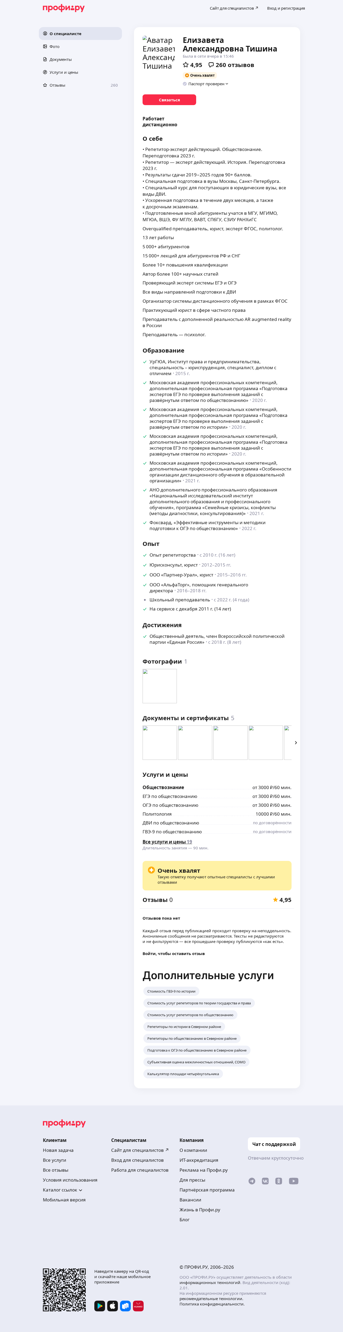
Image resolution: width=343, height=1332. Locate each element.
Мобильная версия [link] (64, 1200)
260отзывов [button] (235, 64)
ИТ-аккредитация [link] (199, 1160)
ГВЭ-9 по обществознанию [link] (172, 831)
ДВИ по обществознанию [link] (171, 823)
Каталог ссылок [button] (60, 1190)
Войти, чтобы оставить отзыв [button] (174, 953)
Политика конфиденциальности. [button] (212, 1304)
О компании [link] (193, 1150)
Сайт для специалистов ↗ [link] (140, 1150)
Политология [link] (157, 814)
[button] (80, 33)
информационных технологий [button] (210, 1282)
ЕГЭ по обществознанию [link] (170, 796)
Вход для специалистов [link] (137, 1160)
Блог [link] (184, 1219)
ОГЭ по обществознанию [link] (170, 805)
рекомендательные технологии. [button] (211, 1298)
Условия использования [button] (70, 1180)
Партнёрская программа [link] (207, 1190)
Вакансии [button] (190, 1200)
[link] (169, 99)
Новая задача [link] (58, 1150)
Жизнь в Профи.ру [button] (200, 1210)
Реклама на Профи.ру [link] (204, 1170)
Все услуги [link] (54, 1160)
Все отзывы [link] (55, 1170)
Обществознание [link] (163, 787)
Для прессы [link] (192, 1180)
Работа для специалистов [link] (140, 1170)
